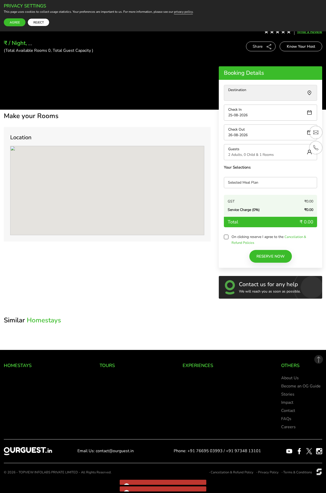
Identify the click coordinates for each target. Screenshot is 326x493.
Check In (235, 109)
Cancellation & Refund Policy (232, 472)
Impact (287, 402)
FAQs (286, 419)
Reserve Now (270, 256)
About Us (290, 378)
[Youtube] (289, 451)
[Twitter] (309, 451)
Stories (287, 394)
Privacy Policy (268, 472)
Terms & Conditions (297, 472)
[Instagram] (319, 451)
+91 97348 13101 (243, 451)
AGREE (15, 22)
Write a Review (309, 31)
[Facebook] (299, 451)
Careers (288, 427)
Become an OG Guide (301, 386)
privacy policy (183, 12)
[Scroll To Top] (318, 359)
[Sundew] (319, 471)
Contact (288, 410)
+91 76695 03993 (205, 451)
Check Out (236, 129)
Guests (233, 149)
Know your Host (301, 46)
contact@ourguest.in (115, 451)
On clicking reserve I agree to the (258, 236)
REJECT (38, 22)
